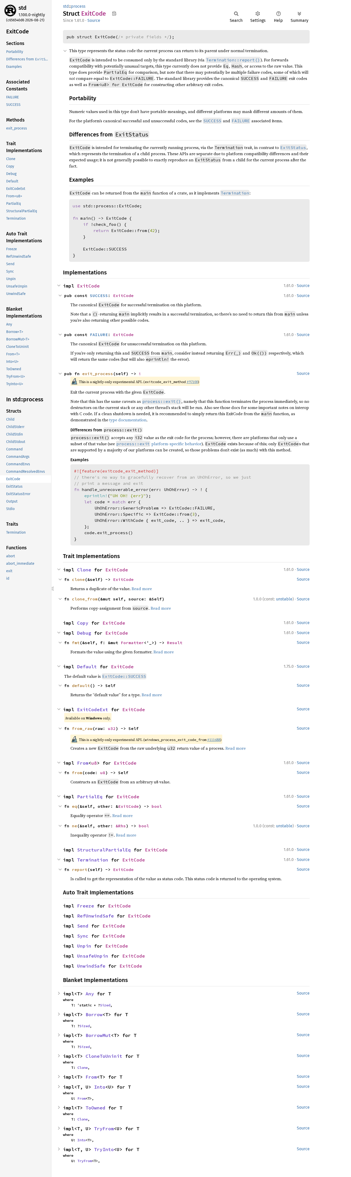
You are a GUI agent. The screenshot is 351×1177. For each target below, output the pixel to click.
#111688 (213, 739)
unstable (284, 599)
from (77, 772)
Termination (92, 860)
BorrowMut (98, 1035)
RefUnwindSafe (95, 916)
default (81, 685)
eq (74, 806)
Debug (84, 633)
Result (174, 642)
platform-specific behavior (158, 444)
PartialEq (90, 797)
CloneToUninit (104, 1056)
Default (87, 667)
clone (78, 579)
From (82, 763)
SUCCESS (99, 295)
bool (157, 806)
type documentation (127, 420)
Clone (84, 570)
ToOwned (95, 1108)
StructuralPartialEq (104, 850)
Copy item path (114, 13)
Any (90, 994)
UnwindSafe (91, 966)
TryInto (104, 1149)
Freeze (85, 906)
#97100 (192, 381)
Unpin (84, 946)
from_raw (82, 728)
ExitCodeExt (92, 709)
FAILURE (99, 334)
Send (82, 926)
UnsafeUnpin (92, 956)
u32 (112, 728)
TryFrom (104, 1129)
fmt (76, 642)
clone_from (85, 598)
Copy (82, 623)
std (22, 7)
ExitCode (88, 286)
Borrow (94, 1014)
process (78, 6)
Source (93, 20)
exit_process (97, 373)
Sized (105, 1005)
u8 (94, 763)
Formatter (132, 642)
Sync (82, 936)
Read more (142, 588)
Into (99, 1087)
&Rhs (121, 825)
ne (74, 825)
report (79, 869)
